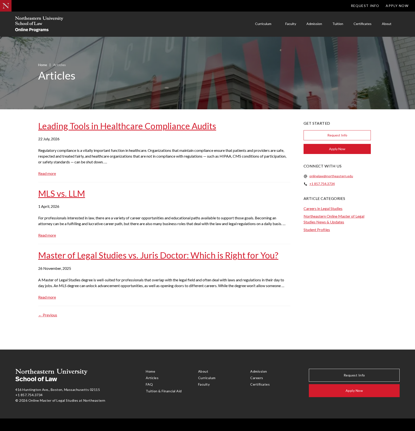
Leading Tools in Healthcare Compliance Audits (127, 126)
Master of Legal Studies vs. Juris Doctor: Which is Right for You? (158, 255)
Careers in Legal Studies (323, 208)
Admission (314, 24)
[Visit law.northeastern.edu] (6, 6)
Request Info (365, 6)
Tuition (337, 24)
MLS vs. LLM (61, 193)
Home (42, 65)
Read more (47, 173)
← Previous (47, 315)
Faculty (290, 24)
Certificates (363, 24)
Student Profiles (317, 229)
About (386, 24)
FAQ (149, 384)
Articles (152, 378)
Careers (256, 378)
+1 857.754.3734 (322, 184)
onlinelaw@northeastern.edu (331, 176)
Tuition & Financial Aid (164, 391)
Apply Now (397, 6)
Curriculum (263, 24)
